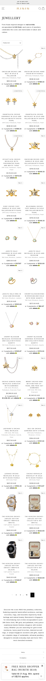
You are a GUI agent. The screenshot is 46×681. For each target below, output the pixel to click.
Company (23, 658)
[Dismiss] (42, 666)
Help (23, 652)
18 (26, 595)
